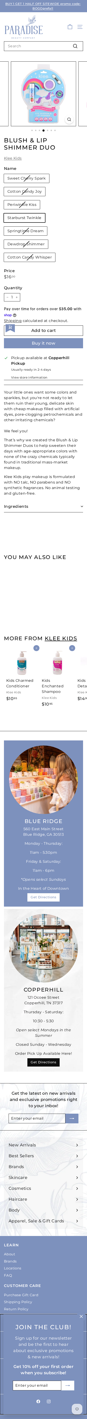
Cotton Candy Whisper (29, 257)
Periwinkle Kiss (21, 204)
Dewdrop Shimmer (26, 244)
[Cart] (69, 27)
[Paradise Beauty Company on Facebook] (38, 1401)
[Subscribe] (67, 1385)
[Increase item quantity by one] (16, 297)
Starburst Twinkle (24, 218)
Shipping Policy (18, 1302)
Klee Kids (13, 158)
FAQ (8, 1275)
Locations (12, 1268)
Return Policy (16, 1309)
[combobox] (43, 46)
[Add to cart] (36, 567)
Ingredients (16, 506)
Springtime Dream (25, 231)
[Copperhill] (43, 948)
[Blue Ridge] (43, 780)
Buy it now (43, 343)
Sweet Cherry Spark (26, 178)
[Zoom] (69, 119)
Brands (10, 1261)
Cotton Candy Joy (24, 191)
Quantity (13, 288)
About (9, 1254)
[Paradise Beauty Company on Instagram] (49, 1401)
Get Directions (43, 897)
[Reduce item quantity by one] (7, 297)
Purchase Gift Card (21, 1295)
